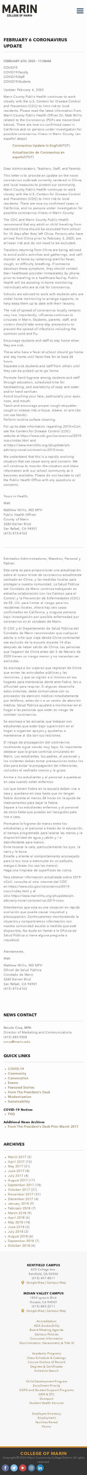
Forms (46, 1426)
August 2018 (18, 1236)
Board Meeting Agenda (47, 1330)
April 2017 (16, 1161)
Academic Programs (46, 1353)
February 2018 (19, 1208)
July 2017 (15, 1175)
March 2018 (17, 1213)
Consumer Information (46, 1338)
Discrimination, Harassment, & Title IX (46, 1343)
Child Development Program (46, 1381)
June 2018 (16, 1227)
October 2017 (19, 1189)
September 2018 (21, 1241)
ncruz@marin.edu (17, 1041)
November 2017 (20, 1194)
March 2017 (17, 1157)
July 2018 (15, 1231)
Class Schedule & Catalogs (46, 1358)
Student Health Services (46, 1403)
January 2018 (18, 1203)
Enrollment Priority (46, 1385)
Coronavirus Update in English (36, 145)
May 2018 (15, 1222)
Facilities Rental (46, 1422)
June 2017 (16, 1171)
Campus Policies (47, 1334)
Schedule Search (46, 1371)
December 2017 (20, 1199)
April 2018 (16, 1217)
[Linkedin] (40, 1467)
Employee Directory (46, 1413)
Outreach (47, 1398)
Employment (47, 1418)
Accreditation (46, 1321)
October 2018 (19, 1245)
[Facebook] (5, 1467)
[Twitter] (14, 1467)
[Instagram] (31, 1467)
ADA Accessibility (47, 1325)
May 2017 (15, 1166)
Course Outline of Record (46, 1362)
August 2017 (18, 1180)
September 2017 (21, 1185)
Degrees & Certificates (46, 1366)
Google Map (35, 1282)
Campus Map (56, 1282)
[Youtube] (22, 1467)
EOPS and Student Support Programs (46, 1390)
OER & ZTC (46, 1394)
